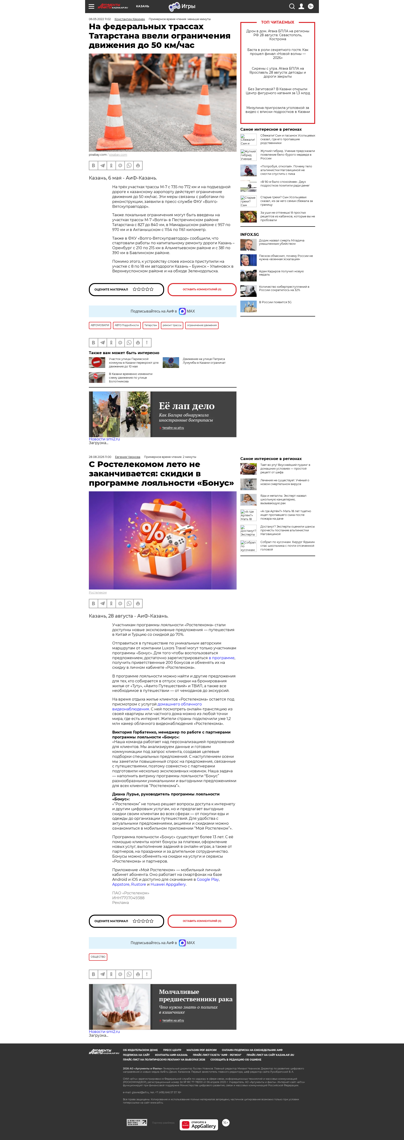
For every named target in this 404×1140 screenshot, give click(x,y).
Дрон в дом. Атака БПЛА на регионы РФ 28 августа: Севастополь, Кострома (277, 35)
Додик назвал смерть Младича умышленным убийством (281, 242)
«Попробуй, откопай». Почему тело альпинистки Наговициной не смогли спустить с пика (286, 170)
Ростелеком (98, 592)
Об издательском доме (140, 1050)
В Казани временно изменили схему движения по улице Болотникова (130, 377)
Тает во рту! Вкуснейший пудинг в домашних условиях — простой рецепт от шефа (285, 468)
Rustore (138, 884)
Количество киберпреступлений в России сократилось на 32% (284, 288)
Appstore (121, 884)
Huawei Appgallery (168, 884)
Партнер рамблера (163, 1122)
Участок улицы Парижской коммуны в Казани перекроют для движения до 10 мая (134, 362)
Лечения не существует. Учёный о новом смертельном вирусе (284, 482)
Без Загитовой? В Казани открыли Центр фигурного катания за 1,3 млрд (278, 91)
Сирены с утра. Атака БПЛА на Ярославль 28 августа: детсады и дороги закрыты (277, 73)
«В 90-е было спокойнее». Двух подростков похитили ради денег (285, 183)
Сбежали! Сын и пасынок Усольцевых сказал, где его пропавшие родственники (287, 139)
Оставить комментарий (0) (202, 289)
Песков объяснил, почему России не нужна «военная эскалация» (286, 257)
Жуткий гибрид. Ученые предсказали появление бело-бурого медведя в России (287, 154)
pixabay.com (118, 154)
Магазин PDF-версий (201, 1050)
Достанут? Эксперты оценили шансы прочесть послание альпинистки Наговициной (287, 530)
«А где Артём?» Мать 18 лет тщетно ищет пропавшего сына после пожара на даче (285, 514)
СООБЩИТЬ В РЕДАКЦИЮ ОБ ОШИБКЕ (235, 1059)
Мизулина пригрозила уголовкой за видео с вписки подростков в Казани (277, 110)
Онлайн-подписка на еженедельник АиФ (252, 1050)
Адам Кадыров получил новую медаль (281, 273)
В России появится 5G (275, 302)
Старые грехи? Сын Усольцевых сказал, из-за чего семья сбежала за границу (286, 200)
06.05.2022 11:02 (100, 19)
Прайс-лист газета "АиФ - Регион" (217, 1055)
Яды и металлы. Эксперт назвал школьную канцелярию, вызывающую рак (283, 499)
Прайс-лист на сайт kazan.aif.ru (270, 1055)
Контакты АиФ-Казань (171, 1055)
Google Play (208, 879)
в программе (221, 658)
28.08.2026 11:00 (100, 457)
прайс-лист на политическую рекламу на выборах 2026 (164, 1059)
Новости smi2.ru (104, 439)
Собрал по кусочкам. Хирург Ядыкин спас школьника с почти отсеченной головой (287, 545)
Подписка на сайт (136, 1055)
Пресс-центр (172, 1050)
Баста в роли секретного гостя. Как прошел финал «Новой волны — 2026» (277, 54)
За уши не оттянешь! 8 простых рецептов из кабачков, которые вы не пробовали (287, 216)
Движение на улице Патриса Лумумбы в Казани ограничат (204, 360)
